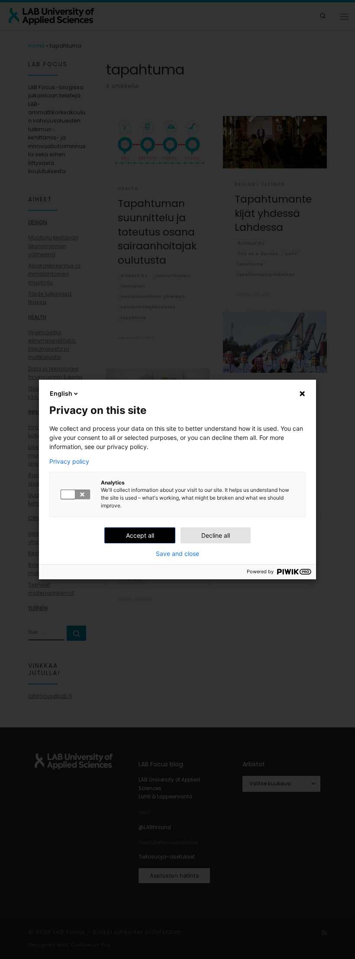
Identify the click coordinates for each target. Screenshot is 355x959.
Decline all (215, 535)
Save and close (177, 553)
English (61, 393)
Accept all (140, 535)
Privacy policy (69, 461)
